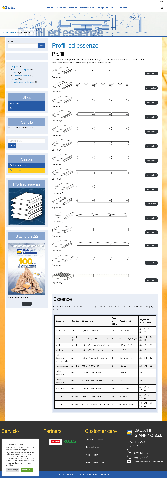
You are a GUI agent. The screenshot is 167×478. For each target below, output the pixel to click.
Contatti (122, 7)
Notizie (110, 7)
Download (27, 304)
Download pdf (151, 73)
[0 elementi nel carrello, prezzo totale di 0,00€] (162, 7)
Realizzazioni (87, 7)
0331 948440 (141, 457)
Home (50, 7)
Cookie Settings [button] (12, 470)
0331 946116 (141, 453)
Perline (13, 32)
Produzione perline (18, 165)
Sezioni (73, 7)
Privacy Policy (83, 474)
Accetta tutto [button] (26, 470)
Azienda (61, 7)
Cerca (10, 42)
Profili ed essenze (17, 170)
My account (15, 103)
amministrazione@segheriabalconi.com (148, 462)
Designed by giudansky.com (98, 474)
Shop (101, 7)
